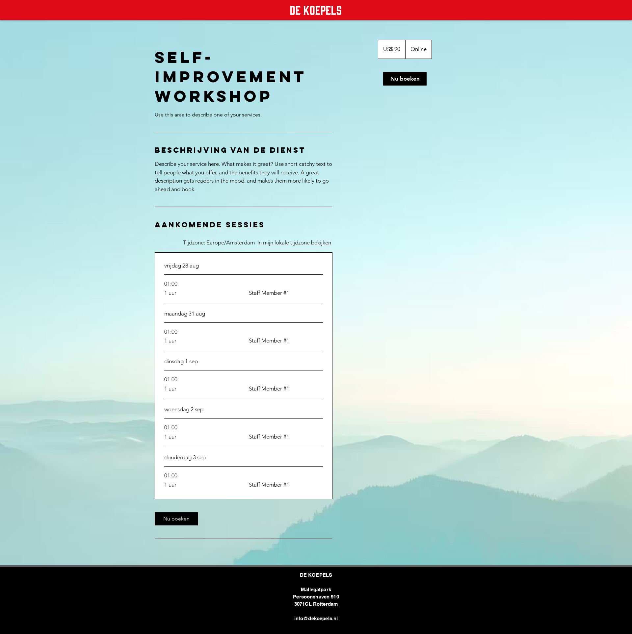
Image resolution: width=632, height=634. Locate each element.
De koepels (316, 9)
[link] (176, 518)
